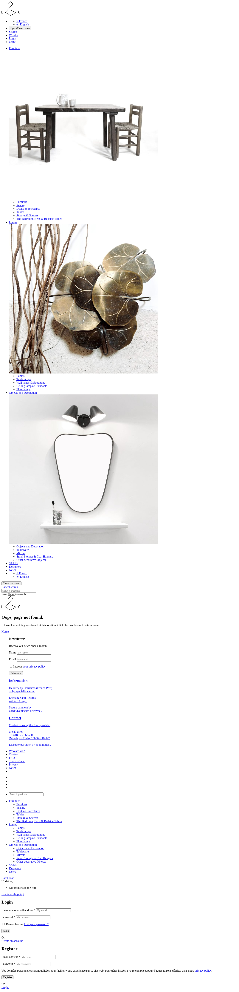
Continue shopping (12, 894)
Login (5, 987)
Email (12, 659)
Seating (20, 205)
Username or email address (18, 910)
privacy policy (203, 970)
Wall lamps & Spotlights (30, 382)
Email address (10, 957)
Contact (13, 754)
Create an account (12, 940)
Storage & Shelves (27, 215)
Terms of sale (17, 761)
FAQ (12, 757)
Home (5, 631)
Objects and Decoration (23, 392)
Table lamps (23, 379)
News (12, 570)
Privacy (13, 764)
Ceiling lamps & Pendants (31, 386)
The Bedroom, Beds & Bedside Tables (39, 218)
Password (8, 917)
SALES (13, 563)
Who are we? (17, 751)
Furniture (14, 48)
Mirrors (20, 553)
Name (12, 652)
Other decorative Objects (31, 559)
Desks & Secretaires (28, 208)
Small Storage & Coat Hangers (34, 556)
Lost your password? (36, 924)
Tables (20, 212)
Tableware (22, 549)
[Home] (10, 14)
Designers (15, 566)
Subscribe (15, 673)
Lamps (13, 222)
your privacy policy (34, 666)
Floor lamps (23, 389)
